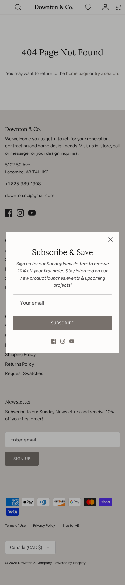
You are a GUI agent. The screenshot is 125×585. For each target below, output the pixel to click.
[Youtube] (71, 341)
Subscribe (62, 323)
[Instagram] (62, 341)
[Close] (111, 240)
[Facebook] (53, 341)
